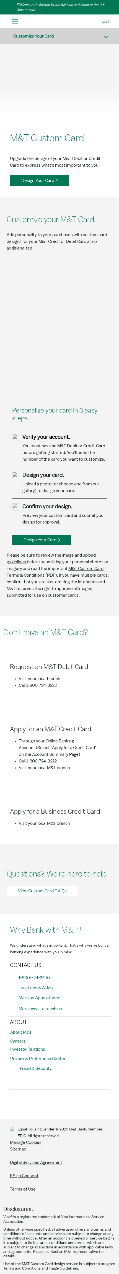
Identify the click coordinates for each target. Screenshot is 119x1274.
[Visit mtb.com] (59, 21)
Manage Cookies (26, 1142)
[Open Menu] (14, 21)
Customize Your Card (33, 36)
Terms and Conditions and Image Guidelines (40, 1268)
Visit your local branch (39, 678)
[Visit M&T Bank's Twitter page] (39, 1103)
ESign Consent (24, 1176)
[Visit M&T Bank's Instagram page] (27, 1103)
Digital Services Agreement (36, 1162)
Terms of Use (23, 1189)
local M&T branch (54, 768)
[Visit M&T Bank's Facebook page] (14, 1103)
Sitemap (18, 1149)
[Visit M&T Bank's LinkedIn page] (52, 1103)
